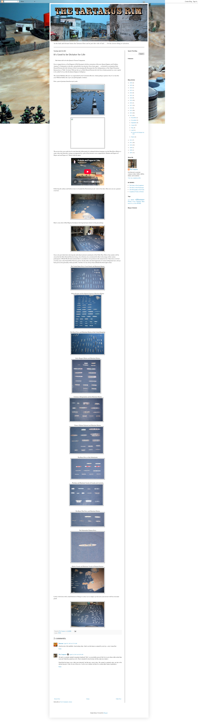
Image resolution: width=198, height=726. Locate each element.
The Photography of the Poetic (136, 189)
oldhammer (139, 199)
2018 (131, 103)
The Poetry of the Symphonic (136, 185)
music (132, 200)
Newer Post (57, 699)
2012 (131, 140)
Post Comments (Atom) (66, 702)
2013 (131, 115)
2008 (131, 150)
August (133, 125)
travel (129, 203)
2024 (131, 87)
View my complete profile (134, 178)
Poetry (130, 201)
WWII (59, 633)
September (134, 122)
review (134, 201)
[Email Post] (75, 631)
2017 (131, 105)
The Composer (62, 654)
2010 (131, 145)
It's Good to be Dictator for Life (137, 133)
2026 (131, 83)
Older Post (118, 699)
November (134, 120)
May (132, 127)
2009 (131, 147)
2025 (131, 85)
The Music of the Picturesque (136, 187)
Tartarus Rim (140, 201)
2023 (131, 90)
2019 (131, 100)
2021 (131, 95)
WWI (135, 203)
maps (129, 199)
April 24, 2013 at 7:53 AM (70, 643)
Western (132, 203)
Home (87, 699)
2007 (131, 152)
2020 (131, 98)
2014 (131, 113)
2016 (131, 108)
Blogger (105, 713)
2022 (131, 93)
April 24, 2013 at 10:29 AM (76, 654)
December (133, 117)
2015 (131, 110)
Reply (60, 648)
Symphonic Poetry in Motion (136, 191)
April (132, 130)
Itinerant (61, 643)
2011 (131, 142)
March (133, 137)
